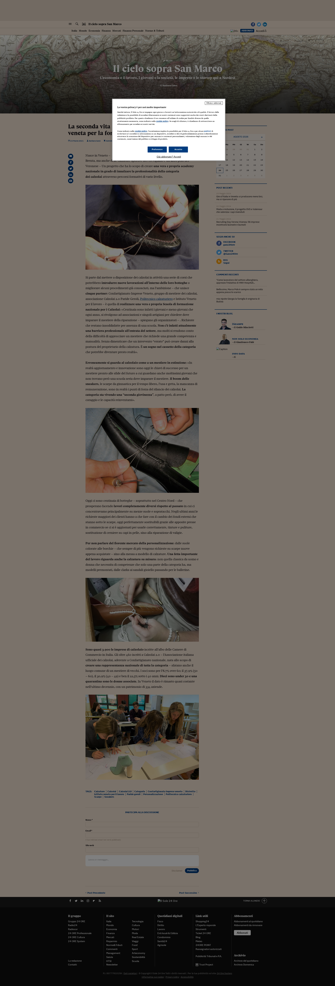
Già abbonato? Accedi (169, 156)
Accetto (178, 149)
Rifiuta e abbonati (213, 103)
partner (207, 131)
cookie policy (162, 121)
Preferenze (157, 149)
